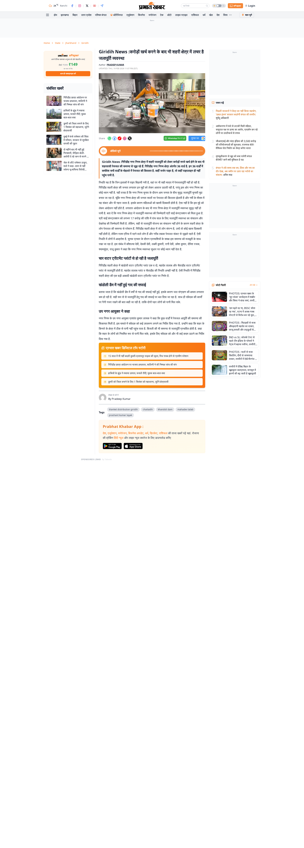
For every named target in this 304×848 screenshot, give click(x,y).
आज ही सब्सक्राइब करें (68, 73)
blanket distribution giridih (123, 409)
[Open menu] (47, 14)
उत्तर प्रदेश (86, 15)
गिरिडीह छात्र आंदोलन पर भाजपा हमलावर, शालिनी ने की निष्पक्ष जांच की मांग (142, 364)
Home (47, 42)
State (57, 42)
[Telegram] (102, 5)
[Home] (152, 6)
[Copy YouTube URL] (119, 138)
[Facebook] (72, 5)
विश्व (225, 15)
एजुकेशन (130, 15)
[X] (87, 5)
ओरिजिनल (118, 15)
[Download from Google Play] (112, 446)
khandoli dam (165, 409)
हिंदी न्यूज (118, 438)
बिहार (75, 15)
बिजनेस (141, 15)
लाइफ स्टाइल (181, 15)
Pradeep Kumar (121, 399)
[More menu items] (230, 14)
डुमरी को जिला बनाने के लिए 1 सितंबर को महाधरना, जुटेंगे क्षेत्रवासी (138, 381)
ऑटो (169, 15)
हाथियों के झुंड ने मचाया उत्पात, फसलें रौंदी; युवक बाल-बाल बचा (136, 373)
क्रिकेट (153, 433)
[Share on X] (130, 138)
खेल (211, 15)
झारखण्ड (65, 15)
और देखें (252, 285)
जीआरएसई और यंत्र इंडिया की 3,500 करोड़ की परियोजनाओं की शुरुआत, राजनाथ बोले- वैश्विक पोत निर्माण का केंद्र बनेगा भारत (236, 144)
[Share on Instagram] (125, 138)
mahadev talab (185, 409)
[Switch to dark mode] (219, 6)
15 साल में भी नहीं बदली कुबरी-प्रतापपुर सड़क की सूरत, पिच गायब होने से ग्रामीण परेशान (148, 356)
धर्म (204, 15)
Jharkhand (70, 42)
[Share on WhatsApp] (109, 138)
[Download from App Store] (133, 446)
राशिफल (195, 15)
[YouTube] (94, 5)
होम (55, 15)
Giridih (85, 42)
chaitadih (148, 409)
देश (218, 15)
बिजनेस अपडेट (135, 433)
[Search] (207, 5)
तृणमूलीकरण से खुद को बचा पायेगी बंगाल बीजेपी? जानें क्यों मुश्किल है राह (234, 157)
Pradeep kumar (115, 64)
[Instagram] (79, 5)
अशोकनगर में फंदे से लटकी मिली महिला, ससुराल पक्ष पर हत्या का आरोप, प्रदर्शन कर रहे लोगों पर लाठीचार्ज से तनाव (237, 129)
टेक (161, 15)
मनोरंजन (152, 15)
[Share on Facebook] (114, 138)
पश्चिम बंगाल (101, 15)
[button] (152, 103)
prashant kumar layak (120, 415)
